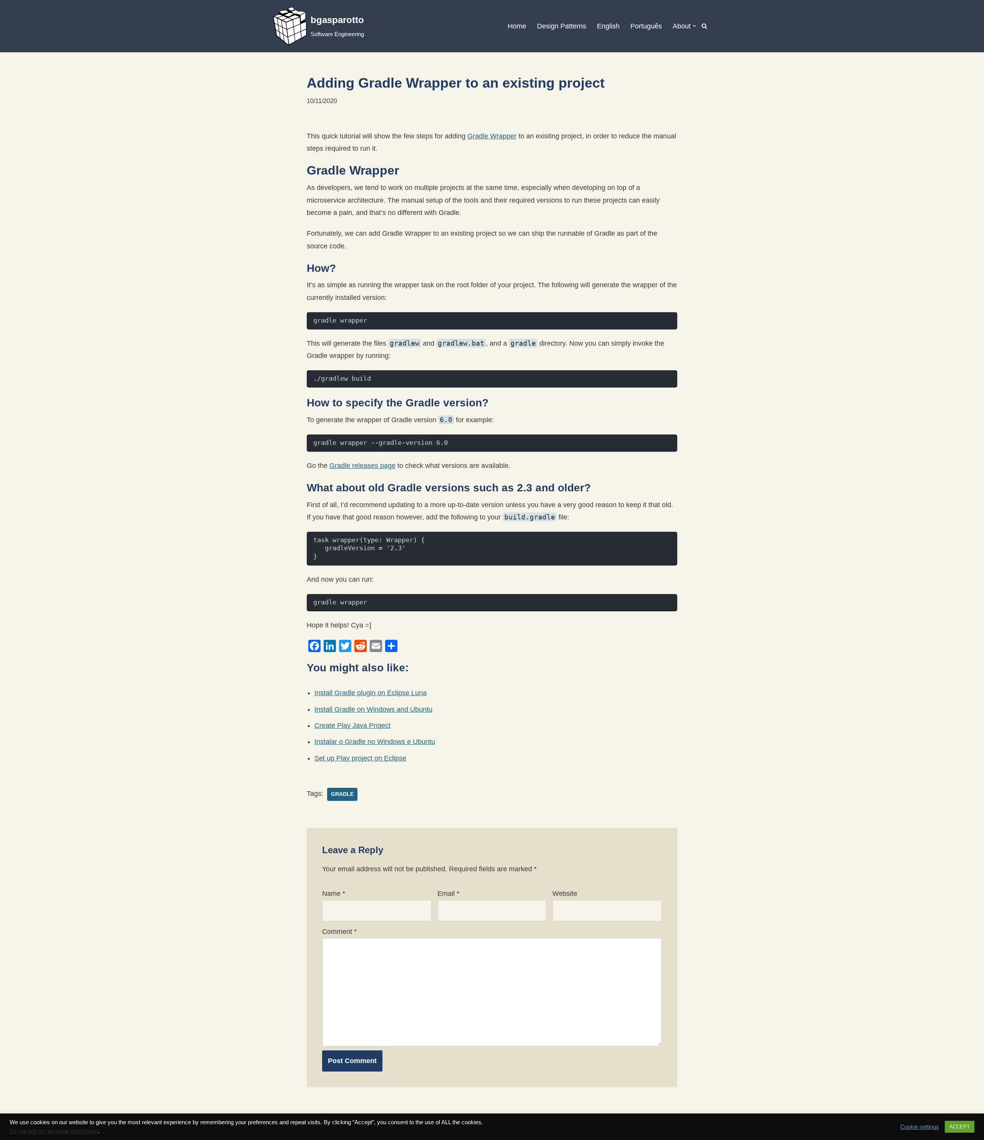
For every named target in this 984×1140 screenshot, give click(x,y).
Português (646, 26)
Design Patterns (561, 26)
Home (517, 26)
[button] (694, 26)
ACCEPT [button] (959, 1127)
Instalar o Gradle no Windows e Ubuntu (374, 742)
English (608, 26)
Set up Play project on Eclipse (360, 758)
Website (564, 893)
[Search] (704, 26)
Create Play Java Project (352, 725)
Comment (339, 931)
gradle (342, 794)
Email (448, 893)
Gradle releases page (362, 465)
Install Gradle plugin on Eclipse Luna (370, 693)
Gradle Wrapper (492, 136)
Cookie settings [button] (919, 1127)
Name (333, 893)
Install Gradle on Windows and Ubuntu (373, 709)
